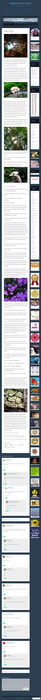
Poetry (33, 240)
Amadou (5, 439)
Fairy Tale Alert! (34, 215)
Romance (33, 245)
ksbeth (7, 556)
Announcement (34, 192)
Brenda (8, 540)
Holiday (33, 228)
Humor (33, 230)
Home (3, 9)
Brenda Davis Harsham (11, 473)
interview (33, 233)
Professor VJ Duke (9, 642)
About (7, 9)
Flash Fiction (34, 225)
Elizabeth (8, 459)
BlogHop (33, 206)
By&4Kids (33, 210)
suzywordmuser (9, 525)
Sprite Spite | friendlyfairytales (11, 671)
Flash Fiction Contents (7, 11)
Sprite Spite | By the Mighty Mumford (13, 519)
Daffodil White (34, 125)
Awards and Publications (26, 9)
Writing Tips (20, 14)
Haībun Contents (16, 11)
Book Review (34, 208)
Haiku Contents (24, 11)
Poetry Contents (6, 14)
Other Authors (32, 11)
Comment (26, 688)
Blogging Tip (34, 203)
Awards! (33, 197)
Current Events (34, 213)
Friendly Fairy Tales (20, 3)
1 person (7, 467)
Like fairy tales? (34, 64)
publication (34, 242)
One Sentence (34, 147)
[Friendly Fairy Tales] (20, 22)
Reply (7, 510)
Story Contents (14, 14)
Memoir (33, 235)
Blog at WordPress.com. (20, 698)
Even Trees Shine (35, 145)
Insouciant (34, 131)
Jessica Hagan (9, 613)
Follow (34, 80)
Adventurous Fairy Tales (14, 9)
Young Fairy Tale (34, 257)
